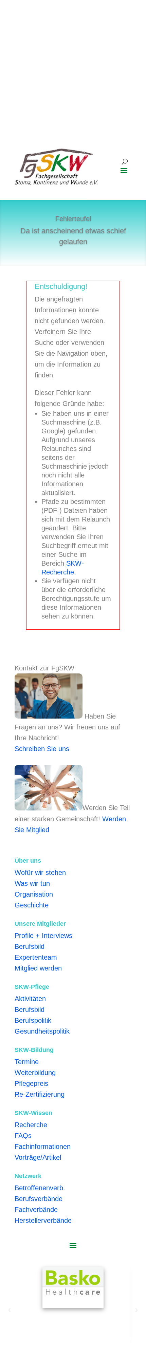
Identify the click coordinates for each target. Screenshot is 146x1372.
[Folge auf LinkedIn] (126, 51)
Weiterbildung (35, 1072)
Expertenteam (36, 957)
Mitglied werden (38, 968)
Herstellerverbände (43, 1220)
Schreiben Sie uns (42, 748)
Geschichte (32, 905)
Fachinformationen (43, 1146)
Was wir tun (32, 883)
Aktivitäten (30, 998)
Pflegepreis (31, 1083)
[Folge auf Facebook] (112, 51)
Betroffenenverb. (40, 1188)
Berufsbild (29, 946)
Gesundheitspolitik (42, 1031)
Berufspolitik (33, 1020)
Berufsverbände (38, 1198)
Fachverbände (36, 1209)
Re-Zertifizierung (40, 1094)
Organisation (34, 894)
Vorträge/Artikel (38, 1157)
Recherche (31, 1125)
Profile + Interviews (43, 935)
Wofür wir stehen (40, 872)
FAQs (23, 1135)
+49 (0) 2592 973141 (46, 20)
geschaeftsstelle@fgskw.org (57, 31)
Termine (27, 1061)
